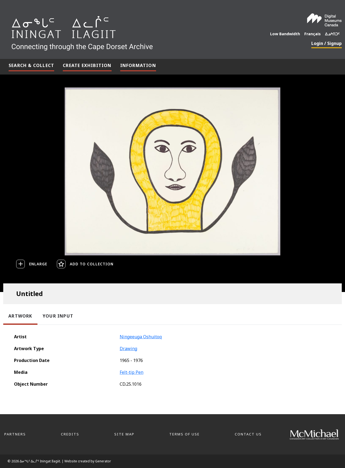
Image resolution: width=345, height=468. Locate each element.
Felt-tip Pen (131, 372)
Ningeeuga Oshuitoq (141, 337)
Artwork (20, 316)
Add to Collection (91, 263)
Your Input (58, 316)
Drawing (128, 348)
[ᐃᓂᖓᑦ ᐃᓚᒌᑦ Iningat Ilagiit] (122, 31)
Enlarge (38, 263)
